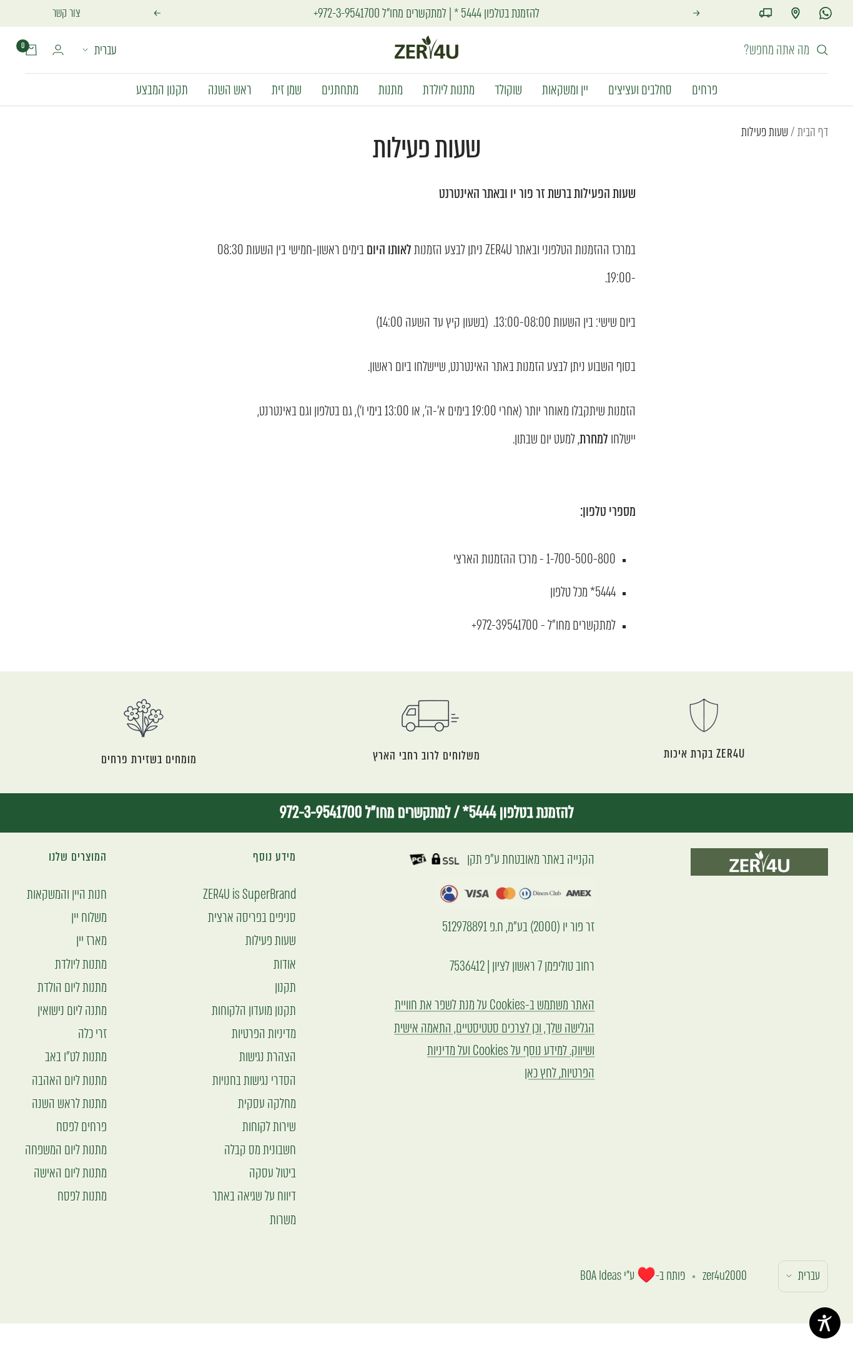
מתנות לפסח (82, 1195)
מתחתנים (340, 89)
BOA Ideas (600, 1276)
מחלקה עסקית (267, 1103)
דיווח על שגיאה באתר (254, 1195)
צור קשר (66, 13)
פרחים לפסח (81, 1126)
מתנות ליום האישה (70, 1172)
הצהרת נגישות (267, 1056)
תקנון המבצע (162, 89)
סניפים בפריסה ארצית (252, 917)
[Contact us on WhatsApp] (826, 13)
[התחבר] (58, 49)
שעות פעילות (270, 940)
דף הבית (812, 132)
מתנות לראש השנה (69, 1103)
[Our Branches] (796, 13)
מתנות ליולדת (449, 89)
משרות (283, 1219)
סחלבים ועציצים (640, 89)
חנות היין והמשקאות (67, 894)
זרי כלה (92, 1033)
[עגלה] (31, 50)
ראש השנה (230, 89)
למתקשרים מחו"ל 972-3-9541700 (365, 812)
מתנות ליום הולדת (72, 987)
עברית (105, 50)
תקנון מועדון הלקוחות (254, 1010)
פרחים (704, 89)
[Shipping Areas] (766, 13)
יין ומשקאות (565, 89)
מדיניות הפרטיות (264, 1033)
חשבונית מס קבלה (260, 1149)
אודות (285, 964)
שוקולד (508, 89)
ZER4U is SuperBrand (249, 894)
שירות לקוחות (269, 1126)
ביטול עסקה (272, 1172)
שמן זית (287, 89)
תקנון (285, 987)
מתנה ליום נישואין (72, 1010)
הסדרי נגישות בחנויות (254, 1080)
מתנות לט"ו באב (76, 1056)
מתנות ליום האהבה (69, 1080)
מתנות (390, 89)
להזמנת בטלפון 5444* (517, 812)
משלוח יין (89, 917)
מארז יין (91, 940)
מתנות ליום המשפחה (66, 1149)
